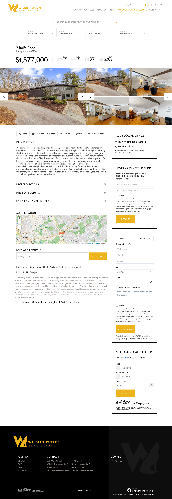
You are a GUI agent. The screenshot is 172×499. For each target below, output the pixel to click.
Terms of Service (142, 338)
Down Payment (122, 373)
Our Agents (129, 152)
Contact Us (119, 152)
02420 (62, 301)
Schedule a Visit (144, 238)
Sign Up (158, 5)
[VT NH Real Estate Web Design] (140, 490)
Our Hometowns (66, 33)
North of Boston (35, 33)
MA (32, 301)
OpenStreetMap (93, 243)
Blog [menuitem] (113, 10)
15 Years (141, 358)
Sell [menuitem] (92, 10)
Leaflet (83, 243)
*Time (118, 277)
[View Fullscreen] (19, 227)
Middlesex (41, 301)
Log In (150, 5)
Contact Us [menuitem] (155, 10)
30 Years (131, 358)
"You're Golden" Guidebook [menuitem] (132, 10)
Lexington (52, 301)
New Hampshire (126, 33)
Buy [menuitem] (86, 10)
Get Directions (98, 256)
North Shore (94, 33)
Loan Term (120, 357)
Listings (25, 301)
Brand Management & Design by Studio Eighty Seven (133, 494)
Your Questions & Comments (128, 287)
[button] (115, 21)
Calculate (125, 393)
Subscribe (125, 219)
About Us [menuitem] (101, 10)
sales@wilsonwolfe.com (58, 470)
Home (17, 301)
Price (118, 364)
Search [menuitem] (76, 10)
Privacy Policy (136, 211)
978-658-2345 (134, 5)
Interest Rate (121, 381)
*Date (118, 267)
